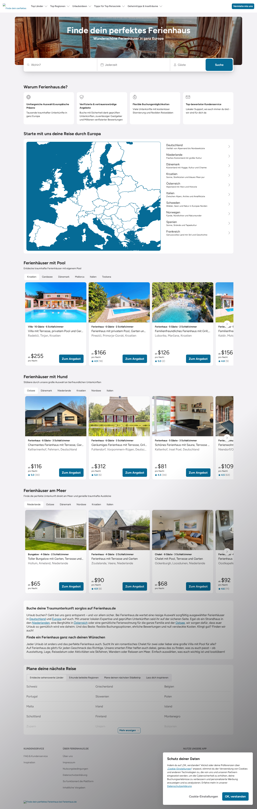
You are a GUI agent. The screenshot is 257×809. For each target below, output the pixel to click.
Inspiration (29, 762)
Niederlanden (41, 622)
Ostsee (180, 622)
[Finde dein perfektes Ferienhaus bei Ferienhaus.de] (50, 802)
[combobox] (62, 65)
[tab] (31, 277)
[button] (133, 65)
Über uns (68, 756)
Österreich (81, 622)
